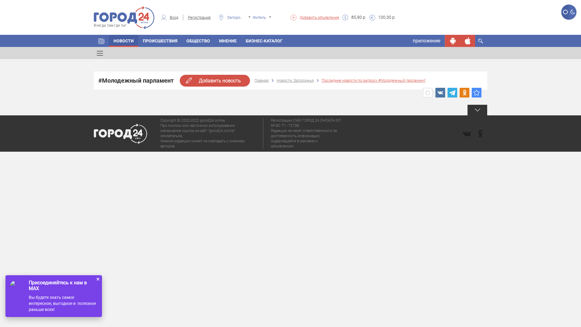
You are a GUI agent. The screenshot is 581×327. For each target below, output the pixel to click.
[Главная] (101, 41)
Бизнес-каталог (264, 40)
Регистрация (199, 17)
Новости (123, 40)
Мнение (228, 40)
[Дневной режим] (565, 12)
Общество (198, 40)
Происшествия (160, 40)
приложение (426, 41)
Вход (174, 17)
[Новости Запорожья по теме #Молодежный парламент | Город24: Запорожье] (476, 92)
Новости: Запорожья (295, 80)
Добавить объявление (319, 17)
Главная (261, 80)
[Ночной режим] (572, 12)
